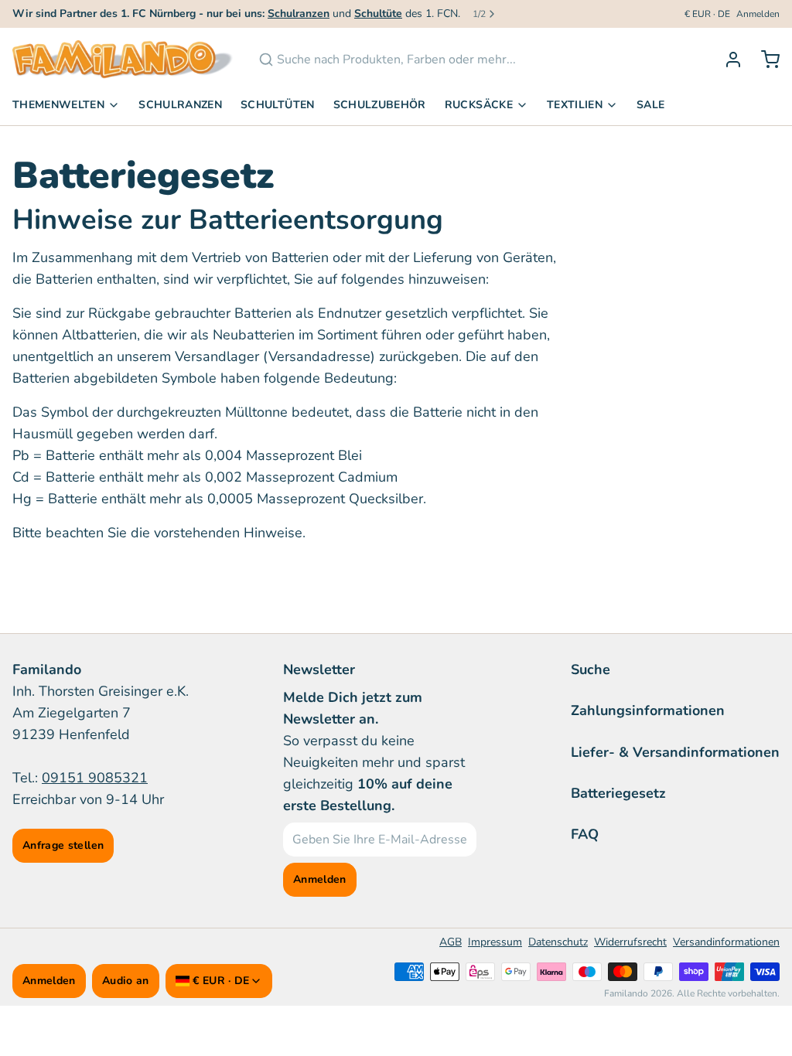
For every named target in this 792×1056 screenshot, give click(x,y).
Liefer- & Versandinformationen (675, 752)
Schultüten (278, 104)
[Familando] (123, 59)
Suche (590, 669)
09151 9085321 (95, 777)
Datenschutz (558, 942)
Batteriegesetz (618, 793)
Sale (650, 104)
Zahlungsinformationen (648, 710)
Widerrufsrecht (630, 942)
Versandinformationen (726, 942)
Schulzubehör (379, 104)
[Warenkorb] (764, 59)
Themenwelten (58, 104)
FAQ (585, 834)
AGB (450, 942)
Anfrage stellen (63, 845)
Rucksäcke (479, 104)
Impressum (495, 942)
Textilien (575, 104)
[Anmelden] (727, 59)
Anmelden (758, 14)
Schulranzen (180, 104)
